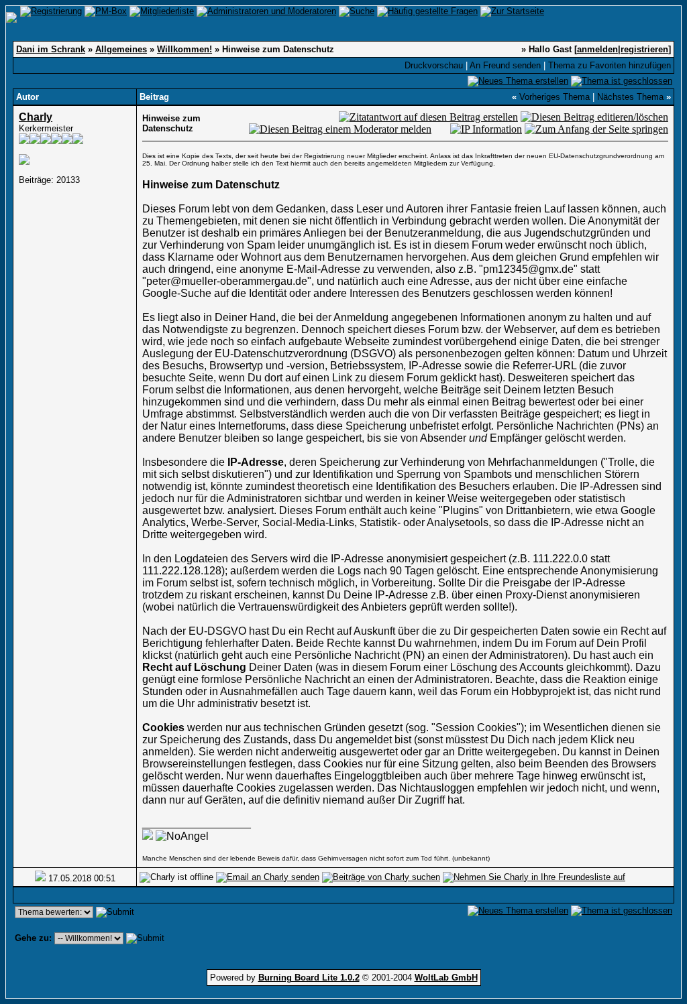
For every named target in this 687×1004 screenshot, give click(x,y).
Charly (35, 117)
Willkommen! (184, 49)
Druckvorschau (434, 65)
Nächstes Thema (630, 97)
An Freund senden (505, 65)
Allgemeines (121, 49)
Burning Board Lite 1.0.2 (309, 977)
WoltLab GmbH (446, 977)
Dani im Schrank (50, 49)
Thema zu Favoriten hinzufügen (609, 65)
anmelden (597, 49)
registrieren (644, 49)
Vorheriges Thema (554, 97)
